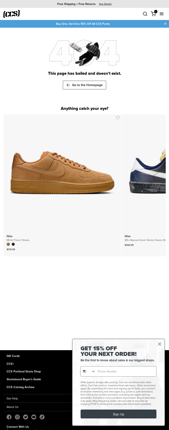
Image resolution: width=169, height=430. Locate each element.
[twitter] (25, 417)
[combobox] (88, 371)
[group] (84, 4)
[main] (84, 189)
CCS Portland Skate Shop (24, 371)
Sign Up (118, 414)
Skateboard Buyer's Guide (24, 379)
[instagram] (17, 417)
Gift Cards (13, 356)
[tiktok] (42, 417)
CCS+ (10, 363)
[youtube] (33, 417)
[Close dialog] (159, 344)
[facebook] (9, 417)
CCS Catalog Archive (20, 387)
